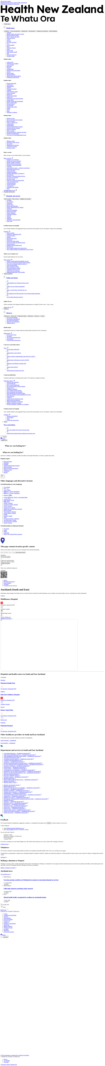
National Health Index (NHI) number (16, 272)
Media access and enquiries (13, 400)
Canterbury (9, 203)
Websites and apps (8, 927)
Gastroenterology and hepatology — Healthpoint (19, 770)
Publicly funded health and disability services (18, 261)
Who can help (7, 259)
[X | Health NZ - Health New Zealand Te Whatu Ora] (1, 1054)
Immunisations (32, 31)
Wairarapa (9, 218)
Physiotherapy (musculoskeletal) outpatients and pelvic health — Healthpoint (25, 799)
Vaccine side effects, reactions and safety (16, 132)
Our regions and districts (13, 320)
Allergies (9, 32)
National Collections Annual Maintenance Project (19, 394)
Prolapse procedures (12, 89)
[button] (3, 907)
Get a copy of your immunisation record (16, 135)
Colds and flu (10, 62)
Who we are (13, 316)
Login (3, 438)
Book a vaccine (10, 131)
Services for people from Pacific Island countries (18, 262)
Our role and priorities (12, 317)
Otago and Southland (12, 210)
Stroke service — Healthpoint (14, 808)
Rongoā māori (10, 73)
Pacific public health (12, 102)
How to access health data (13, 385)
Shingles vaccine (11, 148)
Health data (30, 316)
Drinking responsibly (12, 95)
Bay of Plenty (10, 202)
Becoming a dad (11, 179)
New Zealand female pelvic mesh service (17, 248)
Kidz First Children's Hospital (11, 774)
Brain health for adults (12, 91)
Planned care (10, 246)
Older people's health (12, 52)
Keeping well (24, 31)
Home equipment (11, 74)
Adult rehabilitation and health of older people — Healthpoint (22, 756)
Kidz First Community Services (11, 775)
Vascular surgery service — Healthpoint (16, 810)
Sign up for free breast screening (14, 119)
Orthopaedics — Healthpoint (14, 796)
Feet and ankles (10, 45)
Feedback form (4, 844)
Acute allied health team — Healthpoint (16, 753)
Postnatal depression (12, 172)
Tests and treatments (15, 31)
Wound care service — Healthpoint (15, 812)
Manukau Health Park (9, 778)
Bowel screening (11, 121)
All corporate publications (13, 349)
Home (5, 580)
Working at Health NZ (12, 416)
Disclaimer (6, 930)
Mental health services (9, 786)
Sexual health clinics (12, 238)
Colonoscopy (10, 84)
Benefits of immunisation (13, 133)
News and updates (8, 919)
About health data (11, 383)
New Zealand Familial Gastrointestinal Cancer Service (20, 249)
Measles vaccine (11, 118)
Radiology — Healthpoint (13, 801)
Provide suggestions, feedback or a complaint (18, 404)
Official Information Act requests (15, 401)
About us (6, 308)
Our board (9, 336)
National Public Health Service (14, 245)
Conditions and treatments (10, 915)
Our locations (10, 417)
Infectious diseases (11, 47)
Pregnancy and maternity (42, 31)
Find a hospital (7, 199)
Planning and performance (13, 321)
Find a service (15, 199)
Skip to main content (6, 1)
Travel (8, 109)
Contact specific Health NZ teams (15, 398)
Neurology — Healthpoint (13, 789)
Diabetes (9, 41)
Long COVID (10, 65)
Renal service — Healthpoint (14, 804)
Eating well (9, 97)
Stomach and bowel (11, 54)
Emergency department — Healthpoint (16, 766)
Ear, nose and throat (11, 42)
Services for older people (13, 241)
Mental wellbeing (53, 31)
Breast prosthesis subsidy (13, 266)
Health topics (7, 24)
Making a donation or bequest (14, 403)
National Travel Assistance (13, 270)
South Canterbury (11, 213)
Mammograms (10, 86)
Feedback (6, 231)
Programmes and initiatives (13, 319)
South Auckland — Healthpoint (8, 740)
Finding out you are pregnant (14, 161)
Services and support (9, 931)
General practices (11, 235)
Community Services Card (13, 269)
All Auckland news (5, 874)
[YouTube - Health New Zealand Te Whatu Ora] (1, 1049)
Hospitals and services (9, 191)
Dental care (9, 94)
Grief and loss (10, 186)
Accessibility (7, 1060)
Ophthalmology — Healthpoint (14, 793)
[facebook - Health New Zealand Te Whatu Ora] (1, 939)
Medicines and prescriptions (13, 70)
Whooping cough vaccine (13, 142)
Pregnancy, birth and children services (16, 176)
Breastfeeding (10, 174)
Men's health (10, 50)
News (5, 348)
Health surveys (10, 387)
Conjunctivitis (10, 69)
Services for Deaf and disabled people (16, 242)
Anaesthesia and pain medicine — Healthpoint (18, 759)
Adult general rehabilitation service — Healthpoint (19, 754)
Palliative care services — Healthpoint (16, 797)
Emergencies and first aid (13, 77)
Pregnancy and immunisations (14, 165)
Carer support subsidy (12, 265)
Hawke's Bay (10, 204)
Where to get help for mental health (15, 180)
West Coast (9, 221)
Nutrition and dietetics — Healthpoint (16, 790)
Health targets (7, 333)
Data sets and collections (13, 382)
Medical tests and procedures (14, 76)
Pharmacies (9, 239)
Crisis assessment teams (12, 181)
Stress (8, 188)
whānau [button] (49, 823)
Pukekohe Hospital (8, 800)
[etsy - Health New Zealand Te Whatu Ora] (52, 1047)
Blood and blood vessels (13, 35)
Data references (10, 396)
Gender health (10, 100)
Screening (9, 166)
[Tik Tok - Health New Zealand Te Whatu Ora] (1, 1051)
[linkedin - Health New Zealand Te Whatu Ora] (1, 943)
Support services (11, 244)
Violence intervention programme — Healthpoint (19, 811)
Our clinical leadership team (13, 337)
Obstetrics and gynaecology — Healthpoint (17, 792)
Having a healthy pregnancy (13, 162)
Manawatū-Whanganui (12, 206)
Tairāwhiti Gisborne (11, 214)
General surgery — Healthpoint (14, 768)
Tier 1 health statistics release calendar (16, 386)
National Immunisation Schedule (15, 126)
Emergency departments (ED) (14, 234)
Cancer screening (11, 93)
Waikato (9, 217)
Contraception (10, 124)
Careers (15, 2)
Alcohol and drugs (11, 183)
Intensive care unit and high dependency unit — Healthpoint (21, 772)
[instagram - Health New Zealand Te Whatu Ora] (1, 941)
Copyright (6, 1062)
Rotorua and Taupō (11, 211)
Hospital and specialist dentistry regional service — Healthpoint (22, 763)
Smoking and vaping (12, 107)
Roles (8, 419)
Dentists (9, 237)
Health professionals (22, 2)
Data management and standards (14, 392)
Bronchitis (9, 66)
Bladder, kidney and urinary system (15, 34)
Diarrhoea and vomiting (12, 63)
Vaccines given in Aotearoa (13, 128)
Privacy (5, 1059)
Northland (9, 208)
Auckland (9, 200)
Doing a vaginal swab (12, 122)
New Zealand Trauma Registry (14, 390)
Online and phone (8, 273)
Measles (9, 67)
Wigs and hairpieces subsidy (13, 268)
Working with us (11, 323)
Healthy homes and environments (15, 101)
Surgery (9, 72)
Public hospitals (10, 233)
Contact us (36, 316)
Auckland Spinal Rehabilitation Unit (13, 760)
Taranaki (9, 215)
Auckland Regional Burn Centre (12, 757)
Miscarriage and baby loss (13, 169)
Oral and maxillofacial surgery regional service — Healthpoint (22, 794)
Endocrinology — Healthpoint (14, 767)
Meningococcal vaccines (13, 145)
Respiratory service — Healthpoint (15, 803)
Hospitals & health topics (7, 2)
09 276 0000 (10, 829)
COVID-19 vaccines (12, 146)
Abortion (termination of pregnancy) (15, 173)
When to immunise (11, 129)
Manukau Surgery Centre (10, 782)
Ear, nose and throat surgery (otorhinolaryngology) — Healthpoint (23, 764)
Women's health (10, 56)
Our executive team (11, 334)
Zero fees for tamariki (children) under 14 (17, 264)
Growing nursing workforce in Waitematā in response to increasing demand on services (31, 880)
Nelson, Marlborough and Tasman (15, 207)
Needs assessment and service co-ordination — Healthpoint (21, 787)
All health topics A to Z (9, 190)
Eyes (8, 43)
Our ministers (10, 339)
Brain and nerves (11, 38)
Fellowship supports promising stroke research (18, 888)
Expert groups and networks (13, 340)
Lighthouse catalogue (12, 389)
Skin (8, 53)
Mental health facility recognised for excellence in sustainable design (25, 897)
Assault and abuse (11, 184)
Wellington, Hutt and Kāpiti (13, 219)
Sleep (8, 111)
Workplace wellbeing (12, 112)
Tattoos (8, 108)
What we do (7, 316)
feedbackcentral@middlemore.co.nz (15, 828)
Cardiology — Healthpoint (13, 761)
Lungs (8, 49)
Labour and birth (11, 170)
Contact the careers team (13, 420)
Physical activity (11, 104)
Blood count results (11, 83)
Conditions (6, 31)
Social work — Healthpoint (13, 807)
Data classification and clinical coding (16, 393)
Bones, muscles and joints (13, 36)
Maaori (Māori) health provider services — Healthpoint (20, 779)
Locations (6, 929)
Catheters (9, 90)
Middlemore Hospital (6, 618)
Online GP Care (8, 307)
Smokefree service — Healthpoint (15, 805)
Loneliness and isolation (12, 187)
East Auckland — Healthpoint (8, 743)
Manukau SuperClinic (9, 781)
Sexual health (10, 105)
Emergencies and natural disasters (15, 98)
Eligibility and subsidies (25, 199)
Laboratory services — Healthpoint (15, 777)
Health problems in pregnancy (14, 163)
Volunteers (3, 857)
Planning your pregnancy (13, 159)
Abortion (9, 87)
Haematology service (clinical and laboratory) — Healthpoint (22, 771)
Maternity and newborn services (12, 785)
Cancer (8, 39)
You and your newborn (12, 177)
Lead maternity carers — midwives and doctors (18, 168)
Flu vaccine (9, 143)
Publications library (22, 316)
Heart (8, 46)
